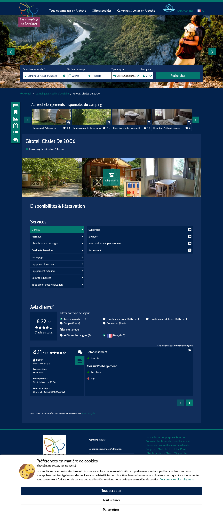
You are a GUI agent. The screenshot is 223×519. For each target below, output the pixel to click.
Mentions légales (97, 439)
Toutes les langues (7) (79, 335)
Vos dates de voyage (76, 69)
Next (212, 51)
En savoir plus (88, 413)
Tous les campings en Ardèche (67, 10)
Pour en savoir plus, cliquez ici (177, 479)
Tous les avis (75, 319)
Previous (11, 51)
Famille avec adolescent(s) (168, 319)
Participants (146, 69)
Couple (72, 323)
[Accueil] (29, 9)
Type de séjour (118, 69)
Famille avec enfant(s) (123, 319)
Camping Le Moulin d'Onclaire (47, 149)
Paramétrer (111, 509)
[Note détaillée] (80, 360)
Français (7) (119, 335)
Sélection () (185, 11)
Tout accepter (111, 490)
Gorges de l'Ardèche (157, 449)
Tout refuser (111, 500)
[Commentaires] (80, 351)
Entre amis (116, 323)
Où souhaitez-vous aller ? (34, 69)
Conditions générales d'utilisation (105, 448)
